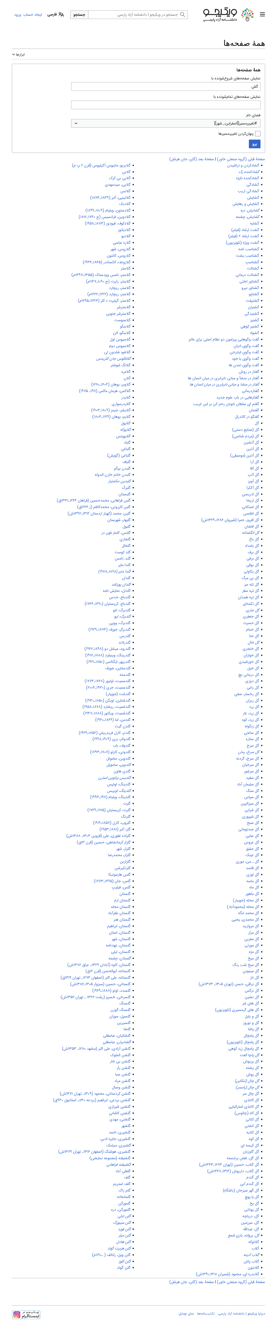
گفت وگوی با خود (245, 359)
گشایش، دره (249, 210)
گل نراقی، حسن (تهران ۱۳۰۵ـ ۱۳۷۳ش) (229, 984)
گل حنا (254, 636)
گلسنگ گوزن (121, 1010)
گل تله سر (251, 584)
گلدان (126, 578)
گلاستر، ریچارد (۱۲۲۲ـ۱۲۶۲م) (109, 294)
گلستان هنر (122, 920)
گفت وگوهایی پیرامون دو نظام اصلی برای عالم (224, 339)
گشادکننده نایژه (247, 178)
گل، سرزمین (250, 1223)
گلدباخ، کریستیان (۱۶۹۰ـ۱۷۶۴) (108, 604)
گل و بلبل (252, 1016)
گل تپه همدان (248, 597)
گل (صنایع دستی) (245, 430)
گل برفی (252, 558)
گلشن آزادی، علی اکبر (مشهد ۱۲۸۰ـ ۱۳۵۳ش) (96, 1049)
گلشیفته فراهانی (119, 1165)
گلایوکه (125, 430)
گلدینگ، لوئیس (119, 784)
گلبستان (124, 494)
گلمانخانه (124, 1197)
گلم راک (125, 1190)
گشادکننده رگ (249, 172)
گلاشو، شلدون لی (117, 352)
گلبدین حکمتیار (119, 481)
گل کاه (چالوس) (247, 1113)
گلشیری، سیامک (118, 1145)
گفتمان (254, 410)
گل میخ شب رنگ (246, 965)
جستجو (79, 15)
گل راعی (253, 687)
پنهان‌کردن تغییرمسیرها (236, 134)
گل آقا (254, 468)
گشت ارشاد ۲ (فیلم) (243, 236)
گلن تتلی (124, 1216)
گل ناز (254, 978)
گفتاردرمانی (250, 391)
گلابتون (253, 1268)
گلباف (127, 462)
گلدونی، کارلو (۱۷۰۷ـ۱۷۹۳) (110, 752)
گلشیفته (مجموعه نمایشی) (110, 1158)
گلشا (127, 1029)
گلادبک (125, 204)
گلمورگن (124, 1203)
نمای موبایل (186, 1313)
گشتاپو (254, 294)
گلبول (127, 526)
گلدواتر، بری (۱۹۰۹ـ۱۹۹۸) (112, 739)
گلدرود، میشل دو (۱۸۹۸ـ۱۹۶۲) (107, 649)
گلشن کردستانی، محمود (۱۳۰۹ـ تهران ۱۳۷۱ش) (95, 1094)
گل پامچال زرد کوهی (243, 1049)
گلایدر (126, 397)
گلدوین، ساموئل (118, 759)
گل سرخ (253, 745)
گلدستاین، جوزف (118, 668)
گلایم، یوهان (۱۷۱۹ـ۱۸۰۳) (111, 417)
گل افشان (252, 526)
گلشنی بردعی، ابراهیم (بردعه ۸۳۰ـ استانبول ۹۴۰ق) (92, 1100)
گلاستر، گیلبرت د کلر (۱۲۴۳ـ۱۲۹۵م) (104, 301)
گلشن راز (124, 1068)
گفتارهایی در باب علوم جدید (237, 397)
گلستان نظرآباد (119, 913)
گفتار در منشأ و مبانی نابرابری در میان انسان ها (223, 378)
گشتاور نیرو (250, 288)
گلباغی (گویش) (119, 455)
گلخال (126, 546)
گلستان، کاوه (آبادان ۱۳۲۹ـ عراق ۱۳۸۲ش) (99, 965)
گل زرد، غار (251, 713)
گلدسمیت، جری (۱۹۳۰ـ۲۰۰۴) (108, 687)
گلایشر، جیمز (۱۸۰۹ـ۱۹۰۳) (111, 410)
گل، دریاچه (250, 1216)
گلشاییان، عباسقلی (117, 1042)
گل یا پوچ (252, 1197)
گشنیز (254, 320)
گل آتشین (251, 442)
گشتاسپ (252, 262)
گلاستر (126, 268)
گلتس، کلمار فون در (116, 533)
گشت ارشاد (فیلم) (245, 230)
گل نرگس (252, 991)
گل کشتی (252, 1126)
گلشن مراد (122, 1081)
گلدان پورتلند (121, 584)
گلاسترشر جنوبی (118, 314)
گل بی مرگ (250, 578)
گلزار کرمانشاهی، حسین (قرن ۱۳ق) (104, 842)
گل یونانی (251, 1210)
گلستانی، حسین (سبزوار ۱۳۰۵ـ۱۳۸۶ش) (100, 984)
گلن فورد (124, 1229)
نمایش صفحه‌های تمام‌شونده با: (236, 97)
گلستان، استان (120, 933)
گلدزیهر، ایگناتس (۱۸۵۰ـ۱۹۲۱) (109, 662)
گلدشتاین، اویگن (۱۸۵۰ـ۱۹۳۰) (108, 700)
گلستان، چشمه (119, 958)
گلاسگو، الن (122, 333)
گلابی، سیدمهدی (118, 185)
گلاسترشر (124, 307)
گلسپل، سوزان (120, 1016)
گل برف (253, 552)
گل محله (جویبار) (246, 900)
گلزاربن (125, 862)
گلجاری (125, 539)
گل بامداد (252, 546)
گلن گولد (124, 1268)
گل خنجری (251, 649)
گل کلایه (252, 1132)
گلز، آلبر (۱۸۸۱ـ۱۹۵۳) (115, 829)
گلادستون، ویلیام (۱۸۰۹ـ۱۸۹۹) (108, 210)
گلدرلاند (124, 642)
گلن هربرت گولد (119, 1248)
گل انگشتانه (250, 533)
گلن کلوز (125, 1261)
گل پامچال (251, 1036)
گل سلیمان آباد (248, 784)
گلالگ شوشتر (121, 365)
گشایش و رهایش (246, 204)
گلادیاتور (124, 230)
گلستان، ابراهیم (119, 926)
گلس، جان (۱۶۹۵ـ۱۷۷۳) (112, 881)
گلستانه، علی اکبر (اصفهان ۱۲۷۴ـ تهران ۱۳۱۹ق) (96, 978)
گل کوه (254, 1139)
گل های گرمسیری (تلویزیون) (237, 1010)
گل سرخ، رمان (248, 752)
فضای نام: (252, 115)
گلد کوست (123, 552)
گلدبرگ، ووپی (120, 623)
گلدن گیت (123, 726)
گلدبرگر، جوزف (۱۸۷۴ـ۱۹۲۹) (109, 629)
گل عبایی (252, 836)
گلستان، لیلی (121, 952)
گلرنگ (126, 817)
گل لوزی (252, 875)
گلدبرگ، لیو (122, 616)
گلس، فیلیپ (121, 887)
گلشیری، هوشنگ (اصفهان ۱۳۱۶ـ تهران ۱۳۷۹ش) (94, 1152)
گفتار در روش (249, 372)
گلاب (255, 1248)
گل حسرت (251, 623)
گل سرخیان (250, 765)
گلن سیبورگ (122, 1223)
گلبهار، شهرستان (119, 520)
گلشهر (126, 1126)
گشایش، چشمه (247, 217)
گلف (127, 1177)
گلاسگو (125, 326)
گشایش (253, 198)
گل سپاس (251, 797)
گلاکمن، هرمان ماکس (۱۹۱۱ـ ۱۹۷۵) (105, 391)
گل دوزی (252, 681)
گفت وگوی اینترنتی (244, 352)
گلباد (127, 442)
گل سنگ (252, 791)
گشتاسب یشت (247, 256)
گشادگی (252, 185)
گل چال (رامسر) (247, 1087)
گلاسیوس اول (120, 339)
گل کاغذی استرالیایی (244, 1107)
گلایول (126, 423)
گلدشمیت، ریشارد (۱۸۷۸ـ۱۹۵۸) (107, 707)
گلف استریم (122, 1184)
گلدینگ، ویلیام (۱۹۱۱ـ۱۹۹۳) (110, 797)
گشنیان (253, 307)
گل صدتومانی (248, 829)
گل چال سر (251, 1094)
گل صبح (253, 823)
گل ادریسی (250, 494)
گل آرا (254, 462)
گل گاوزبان (251, 1152)
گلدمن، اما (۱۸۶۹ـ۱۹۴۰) (113, 720)
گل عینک (252, 855)
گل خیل (253, 668)
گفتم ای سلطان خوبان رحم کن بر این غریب (226, 404)
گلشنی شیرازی (119, 1107)
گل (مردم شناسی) (245, 436)
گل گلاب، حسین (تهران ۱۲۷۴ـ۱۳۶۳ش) (229, 1165)
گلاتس (125, 191)
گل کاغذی (251, 1100)
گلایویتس (123, 436)
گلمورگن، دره (121, 1210)
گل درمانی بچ (248, 675)
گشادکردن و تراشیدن (243, 165)
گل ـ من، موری (247, 862)
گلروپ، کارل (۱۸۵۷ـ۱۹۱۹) (112, 823)
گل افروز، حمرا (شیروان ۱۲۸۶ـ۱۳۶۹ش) (230, 520)
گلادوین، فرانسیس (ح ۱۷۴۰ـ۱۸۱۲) (105, 217)
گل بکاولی (251, 571)
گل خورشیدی (249, 662)
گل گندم (252, 1177)
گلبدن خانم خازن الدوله (113, 475)
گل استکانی (250, 507)
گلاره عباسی (122, 243)
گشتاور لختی (249, 281)
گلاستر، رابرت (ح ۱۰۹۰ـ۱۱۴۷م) (108, 281)
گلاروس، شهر (121, 249)
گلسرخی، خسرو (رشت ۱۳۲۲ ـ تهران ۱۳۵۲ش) (96, 997)
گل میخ (253, 958)
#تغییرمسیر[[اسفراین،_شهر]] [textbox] (235, 123)
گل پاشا (253, 1029)
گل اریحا (252, 500)
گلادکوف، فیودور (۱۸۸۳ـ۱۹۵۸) (108, 223)
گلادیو (126, 236)
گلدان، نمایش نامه (117, 591)
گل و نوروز (251, 1023)
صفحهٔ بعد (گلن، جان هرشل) (191, 159)
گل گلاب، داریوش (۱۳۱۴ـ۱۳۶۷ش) (233, 1171)
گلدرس (125, 636)
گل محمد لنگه (248, 913)
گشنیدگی (252, 314)
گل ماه (254, 887)
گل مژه (254, 952)
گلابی (126, 172)
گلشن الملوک (120, 1055)
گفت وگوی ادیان (246, 346)
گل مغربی (251, 939)
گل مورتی (252, 945)
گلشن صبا (123, 1074)
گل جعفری (251, 616)
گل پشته (252, 1068)
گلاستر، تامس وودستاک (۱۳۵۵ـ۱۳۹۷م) (101, 275)
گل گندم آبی (249, 1184)
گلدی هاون (122, 771)
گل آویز (253, 481)
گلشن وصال (121, 1087)
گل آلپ (253, 475)
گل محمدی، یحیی (245, 920)
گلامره (126, 372)
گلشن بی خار (120, 1061)
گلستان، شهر (121, 939)
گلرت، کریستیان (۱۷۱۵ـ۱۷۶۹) (109, 810)
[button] (262, 14)
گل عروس (251, 842)
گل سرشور (251, 771)
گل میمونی (251, 971)
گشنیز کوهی (249, 326)
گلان (127, 378)
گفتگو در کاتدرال (247, 417)
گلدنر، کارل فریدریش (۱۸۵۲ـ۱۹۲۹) (105, 733)
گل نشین (252, 997)
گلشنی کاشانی (120, 1113)
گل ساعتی (251, 733)
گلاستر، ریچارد (120, 288)
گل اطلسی (251, 513)
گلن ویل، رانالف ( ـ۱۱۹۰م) (111, 1255)
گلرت (127, 804)
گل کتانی (252, 1119)
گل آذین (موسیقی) (244, 455)
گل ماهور (252, 894)
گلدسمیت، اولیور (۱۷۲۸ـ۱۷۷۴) (108, 681)
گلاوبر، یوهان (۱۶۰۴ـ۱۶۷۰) (111, 384)
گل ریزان (252, 700)
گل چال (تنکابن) (247, 1081)
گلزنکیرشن (123, 868)
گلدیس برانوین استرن (114, 778)
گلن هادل (123, 1242)
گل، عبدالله (251, 1229)
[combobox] (165, 123)
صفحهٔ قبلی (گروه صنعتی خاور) (241, 159)
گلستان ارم (122, 900)
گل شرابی (252, 810)
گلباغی (126, 449)
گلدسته (125, 675)
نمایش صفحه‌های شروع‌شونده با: (235, 78)
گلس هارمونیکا (119, 875)
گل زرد (254, 707)
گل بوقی (252, 565)
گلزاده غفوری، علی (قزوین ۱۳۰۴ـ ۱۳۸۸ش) (98, 836)
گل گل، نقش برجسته (243, 1158)
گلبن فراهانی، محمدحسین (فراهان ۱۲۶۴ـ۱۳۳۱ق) (94, 500)
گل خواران (251, 655)
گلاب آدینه (251, 1255)
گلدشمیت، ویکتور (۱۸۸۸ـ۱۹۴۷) (107, 713)
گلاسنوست (122, 320)
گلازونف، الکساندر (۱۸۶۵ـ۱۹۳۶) (107, 262)
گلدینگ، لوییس (119, 791)
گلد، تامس (123, 558)
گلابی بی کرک (120, 178)
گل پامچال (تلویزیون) (243, 1042)
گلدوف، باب (122, 745)
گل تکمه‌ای (251, 604)
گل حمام (252, 629)
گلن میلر (124, 1235)
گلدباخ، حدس (120, 597)
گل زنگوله (252, 726)
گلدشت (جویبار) (118, 694)
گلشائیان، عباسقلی (117, 1036)
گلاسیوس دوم (120, 346)
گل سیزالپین (250, 804)
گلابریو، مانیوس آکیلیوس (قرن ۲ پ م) (101, 165)
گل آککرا (253, 488)
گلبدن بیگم (122, 468)
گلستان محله (121, 907)
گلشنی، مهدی (120, 1119)
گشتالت (253, 268)
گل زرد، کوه (250, 720)
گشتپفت (252, 301)
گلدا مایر (124, 565)
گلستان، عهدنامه (118, 945)
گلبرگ (126, 488)
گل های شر (250, 1003)
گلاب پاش (251, 1261)
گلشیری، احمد (120, 1132)
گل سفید (252, 778)
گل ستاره (252, 739)
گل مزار (253, 933)
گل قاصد (252, 868)
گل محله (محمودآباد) (243, 907)
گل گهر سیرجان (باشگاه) (241, 1190)
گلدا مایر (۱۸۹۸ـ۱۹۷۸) (114, 571)
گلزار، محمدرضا (119, 855)
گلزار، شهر (123, 849)
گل (257, 423)
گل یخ (254, 1203)
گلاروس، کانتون (119, 256)
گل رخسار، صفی (246, 694)
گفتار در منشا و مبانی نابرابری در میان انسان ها (224, 384)
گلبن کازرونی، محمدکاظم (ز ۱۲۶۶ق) (104, 507)
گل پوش (252, 1074)
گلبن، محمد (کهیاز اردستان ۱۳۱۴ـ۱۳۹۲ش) (99, 513)
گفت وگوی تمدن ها (244, 365)
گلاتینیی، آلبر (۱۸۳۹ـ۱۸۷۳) (110, 198)
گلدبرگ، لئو (122, 610)
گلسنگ (125, 1003)
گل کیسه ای (250, 1145)
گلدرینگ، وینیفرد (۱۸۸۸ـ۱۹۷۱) (108, 655)
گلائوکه (253, 1242)
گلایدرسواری (121, 404)
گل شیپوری (250, 817)
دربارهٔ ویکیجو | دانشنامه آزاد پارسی (241, 1313)
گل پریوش (251, 1061)
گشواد (254, 333)
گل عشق (252, 849)
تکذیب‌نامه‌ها (206, 1313)
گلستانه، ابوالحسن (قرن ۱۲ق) (108, 971)
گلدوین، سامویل (119, 765)
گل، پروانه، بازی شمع (243, 1235)
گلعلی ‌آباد (123, 1171)
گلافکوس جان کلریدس (113, 359)
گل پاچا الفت (249, 1055)
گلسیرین (124, 1023)
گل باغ (254, 539)
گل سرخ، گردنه (247, 759)
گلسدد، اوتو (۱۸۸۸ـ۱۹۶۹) (111, 991)
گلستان (125, 894)
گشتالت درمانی (247, 275)
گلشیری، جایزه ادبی (115, 1139)
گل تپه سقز (250, 591)
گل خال (253, 642)
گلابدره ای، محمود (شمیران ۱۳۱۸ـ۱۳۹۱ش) (227, 1274)
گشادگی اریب (248, 191)
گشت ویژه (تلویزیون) (242, 243)
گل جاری (252, 610)
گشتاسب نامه (248, 249)
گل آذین (252, 449)
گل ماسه (252, 881)
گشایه (254, 223)
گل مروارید (251, 926)
